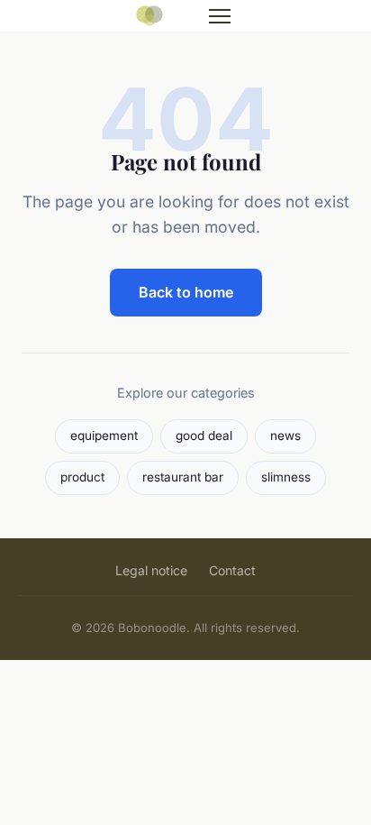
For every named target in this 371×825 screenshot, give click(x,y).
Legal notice (151, 570)
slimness (286, 477)
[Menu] (220, 16)
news (285, 435)
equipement (104, 435)
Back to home (186, 292)
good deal (204, 435)
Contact (232, 570)
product (82, 477)
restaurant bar (182, 477)
